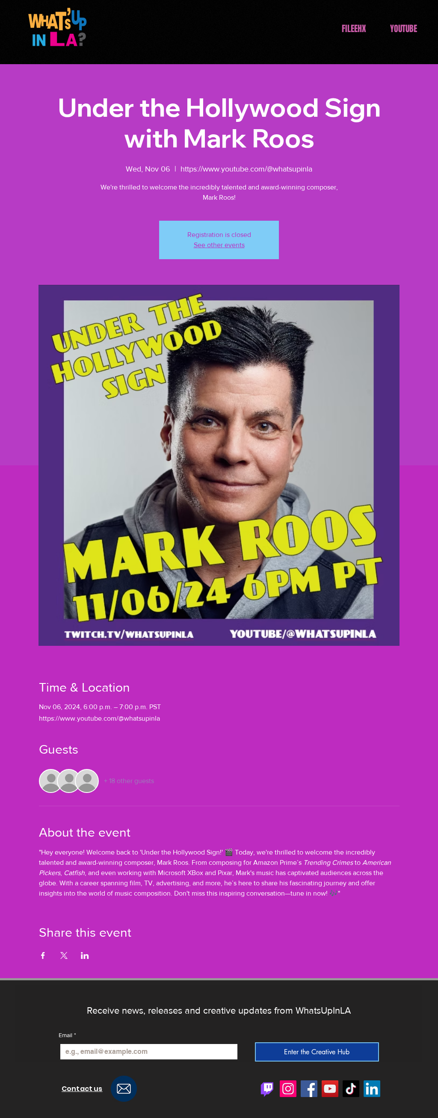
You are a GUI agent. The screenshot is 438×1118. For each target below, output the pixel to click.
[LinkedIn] (372, 1088)
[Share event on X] (64, 955)
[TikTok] (351, 1088)
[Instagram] (288, 1088)
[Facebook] (309, 1088)
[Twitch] (267, 1088)
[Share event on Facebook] (43, 955)
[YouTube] (330, 1088)
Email (67, 1035)
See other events (219, 244)
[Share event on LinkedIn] (85, 955)
